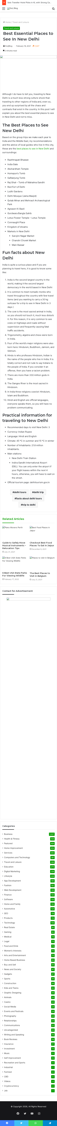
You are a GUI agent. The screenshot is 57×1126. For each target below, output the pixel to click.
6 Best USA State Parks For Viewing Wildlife (14, 574)
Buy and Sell (10, 964)
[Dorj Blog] (12, 8)
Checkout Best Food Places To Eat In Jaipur (42, 544)
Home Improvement (13, 848)
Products (8, 918)
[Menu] (3, 9)
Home (8, 22)
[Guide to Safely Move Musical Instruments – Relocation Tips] (14, 533)
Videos (7, 1081)
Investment (9, 1048)
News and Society (12, 969)
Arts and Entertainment (15, 955)
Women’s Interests (12, 951)
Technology (9, 923)
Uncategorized (11, 1030)
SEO (6, 913)
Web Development (12, 890)
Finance (8, 895)
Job (5, 1090)
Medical (7, 937)
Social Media (10, 1006)
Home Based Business (14, 960)
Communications (12, 1025)
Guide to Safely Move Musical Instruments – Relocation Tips (14, 545)
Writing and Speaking (14, 1034)
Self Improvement (12, 1058)
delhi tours (20, 492)
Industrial (8, 1067)
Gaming (7, 932)
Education (8, 867)
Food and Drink (11, 946)
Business (8, 834)
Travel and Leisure (20, 22)
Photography (10, 1016)
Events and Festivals (13, 1011)
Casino (7, 1002)
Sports (7, 978)
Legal (6, 941)
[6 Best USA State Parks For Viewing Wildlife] (14, 563)
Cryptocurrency (11, 1086)
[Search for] (53, 9)
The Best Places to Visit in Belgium (40, 574)
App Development (12, 881)
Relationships (10, 1020)
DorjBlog (8, 46)
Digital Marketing (12, 871)
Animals (7, 997)
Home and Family (12, 904)
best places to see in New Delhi (33, 148)
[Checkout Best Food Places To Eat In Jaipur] (42, 533)
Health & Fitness (11, 839)
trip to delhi (28, 504)
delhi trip (39, 492)
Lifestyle (8, 876)
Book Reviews (10, 1039)
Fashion (7, 885)
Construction (10, 983)
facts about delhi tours (29, 498)
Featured (8, 843)
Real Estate (9, 927)
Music (7, 1053)
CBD (6, 1076)
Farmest (8, 1072)
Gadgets (8, 974)
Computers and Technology (17, 857)
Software (8, 899)
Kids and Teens (11, 988)
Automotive (9, 909)
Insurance (8, 1044)
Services (8, 853)
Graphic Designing (12, 992)
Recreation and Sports (14, 1062)
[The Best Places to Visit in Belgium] (42, 563)
